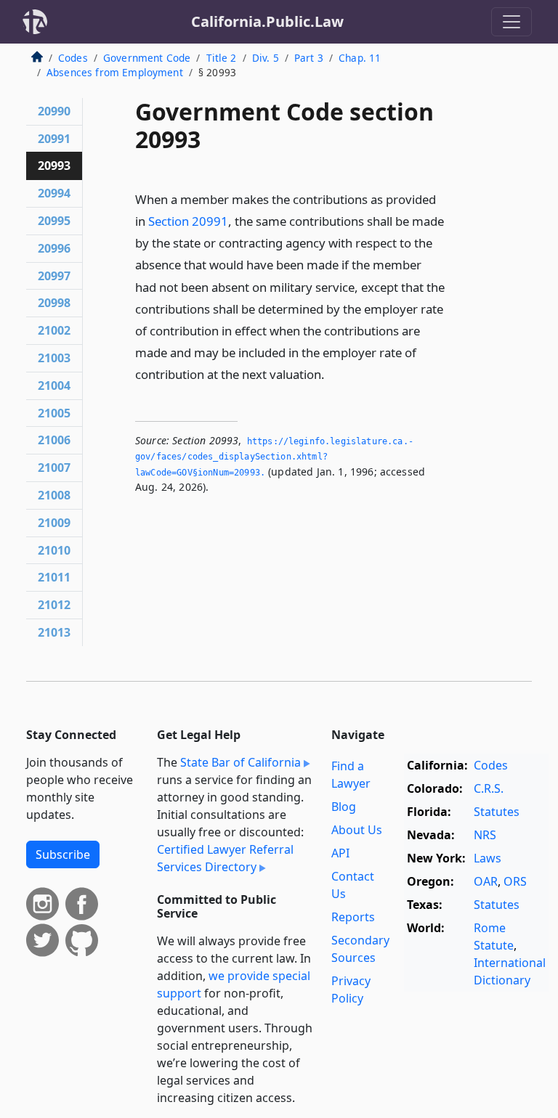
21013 (54, 632)
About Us (356, 830)
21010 (54, 550)
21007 (54, 468)
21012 (54, 605)
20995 (54, 221)
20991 (54, 139)
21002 (54, 330)
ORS (515, 881)
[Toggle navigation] (511, 21)
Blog (343, 807)
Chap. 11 (360, 58)
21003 (54, 358)
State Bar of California (240, 762)
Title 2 (221, 58)
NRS (485, 835)
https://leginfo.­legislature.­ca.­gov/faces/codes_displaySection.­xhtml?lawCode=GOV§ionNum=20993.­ (274, 457)
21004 (54, 385)
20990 (54, 111)
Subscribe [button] (63, 854)
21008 (54, 495)
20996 (54, 248)
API (340, 853)
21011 (54, 577)
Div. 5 (265, 58)
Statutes (496, 812)
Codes (73, 58)
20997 (54, 276)
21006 (54, 440)
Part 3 (308, 58)
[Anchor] (333, 373)
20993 (54, 166)
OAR (486, 881)
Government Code (146, 58)
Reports (353, 917)
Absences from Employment (114, 72)
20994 (54, 193)
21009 (54, 523)
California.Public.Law (267, 21)
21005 (54, 413)
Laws (487, 858)
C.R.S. (489, 788)
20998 (54, 303)
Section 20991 (188, 221)
